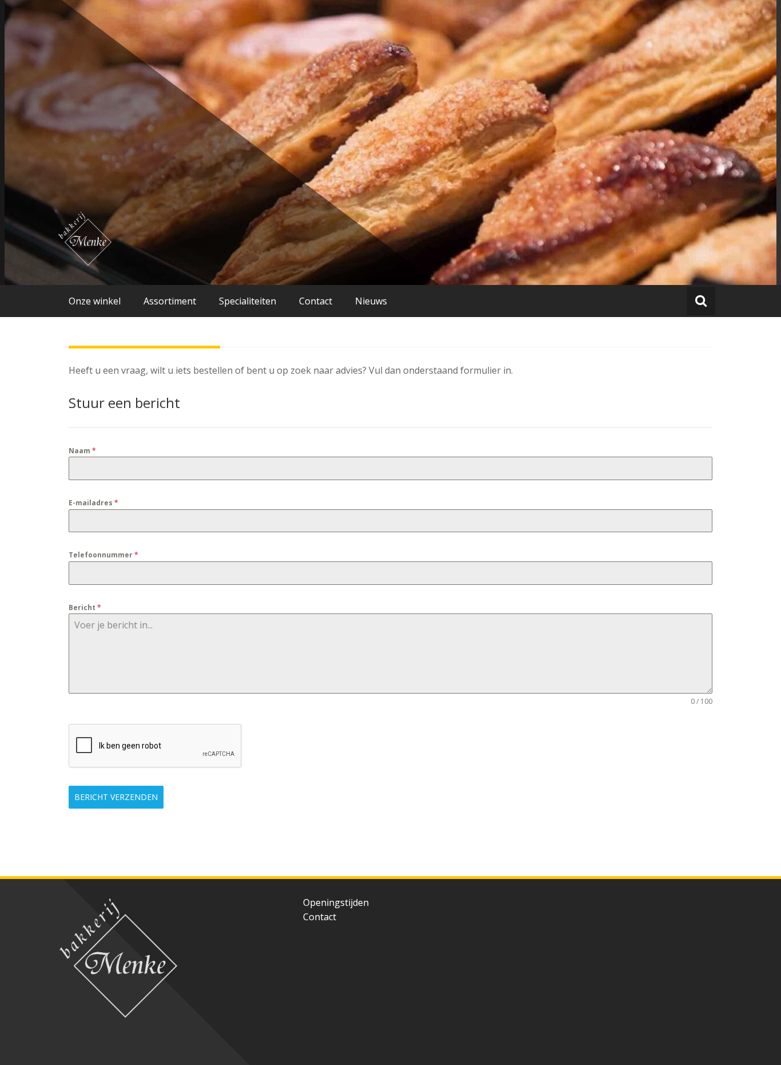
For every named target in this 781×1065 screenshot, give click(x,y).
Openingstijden (336, 902)
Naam (82, 451)
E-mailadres (93, 503)
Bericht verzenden (116, 796)
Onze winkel (95, 301)
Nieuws (371, 301)
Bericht (85, 607)
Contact (319, 916)
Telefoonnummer (103, 555)
